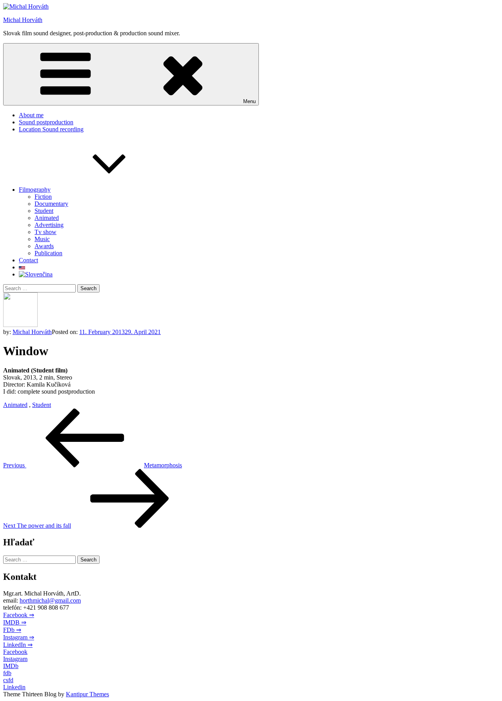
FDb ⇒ (12, 630)
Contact (28, 260)
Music (42, 239)
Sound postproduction (46, 122)
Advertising (49, 225)
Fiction (43, 196)
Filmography (35, 189)
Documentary (51, 203)
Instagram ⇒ (18, 637)
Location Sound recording (51, 129)
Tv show (45, 232)
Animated (47, 217)
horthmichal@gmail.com (50, 600)
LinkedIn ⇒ (18, 644)
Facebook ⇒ (18, 615)
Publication (48, 253)
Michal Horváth (22, 19)
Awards (44, 246)
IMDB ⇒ (14, 622)
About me (31, 115)
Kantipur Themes (87, 694)
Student (44, 210)
